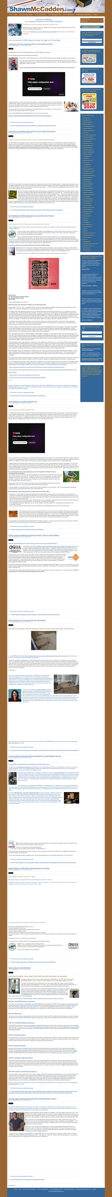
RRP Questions (15, 750)
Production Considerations (21, 614)
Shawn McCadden (15, 45)
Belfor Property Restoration (36, 1078)
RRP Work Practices (20, 1035)
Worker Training (28, 1091)
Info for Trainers (86, 166)
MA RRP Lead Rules (71, 862)
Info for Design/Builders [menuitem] (40, 14)
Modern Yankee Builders (26, 1133)
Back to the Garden (59, 413)
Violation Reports (41, 395)
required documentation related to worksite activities (28, 1049)
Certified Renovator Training (71, 1091)
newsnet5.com (23, 142)
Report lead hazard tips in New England (19, 369)
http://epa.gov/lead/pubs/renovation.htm (29, 375)
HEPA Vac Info (86, 162)
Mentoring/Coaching (87, 185)
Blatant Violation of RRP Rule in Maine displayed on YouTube (29, 868)
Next (14, 1185)
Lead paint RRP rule (14, 375)
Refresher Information (87, 209)
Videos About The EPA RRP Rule (19, 968)
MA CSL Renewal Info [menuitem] (68, 14)
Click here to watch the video (16, 245)
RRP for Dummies (87, 215)
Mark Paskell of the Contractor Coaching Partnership (56, 1075)
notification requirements (32, 1025)
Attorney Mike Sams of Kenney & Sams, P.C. (27, 1007)
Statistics (28, 210)
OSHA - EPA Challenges (29, 962)
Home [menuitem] (10, 14)
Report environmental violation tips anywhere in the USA (23, 367)
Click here (24, 484)
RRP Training (18, 1013)
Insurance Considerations (58, 1091)
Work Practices (36, 1092)
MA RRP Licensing (87, 179)
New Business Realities (88, 188)
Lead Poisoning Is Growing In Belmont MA (22, 401)
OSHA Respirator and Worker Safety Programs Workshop (56, 546)
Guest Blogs (86, 158)
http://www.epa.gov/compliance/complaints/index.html (51, 367)
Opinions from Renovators (36, 210)
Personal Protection (39, 529)
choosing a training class (37, 1017)
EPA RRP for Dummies (61, 750)
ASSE (76, 564)
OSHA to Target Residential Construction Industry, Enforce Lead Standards (33, 535)
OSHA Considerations (32, 614)
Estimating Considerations (88, 151)
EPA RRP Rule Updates (88, 149)
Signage (85, 228)
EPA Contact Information (88, 143)
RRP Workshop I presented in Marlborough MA (26, 792)
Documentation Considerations (48, 750)
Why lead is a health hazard (16, 377)
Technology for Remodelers (88, 235)
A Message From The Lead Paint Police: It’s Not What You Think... (30, 44)
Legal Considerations (41, 614)
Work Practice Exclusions (45, 1092)
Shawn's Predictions (87, 226)
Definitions (37, 862)
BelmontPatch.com (29, 471)
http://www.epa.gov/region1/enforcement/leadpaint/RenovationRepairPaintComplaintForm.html (53, 369)
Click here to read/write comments (24, 122)
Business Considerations (47, 1091)
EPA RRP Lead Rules (19, 1091)
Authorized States (87, 119)
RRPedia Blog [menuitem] (84, 21)
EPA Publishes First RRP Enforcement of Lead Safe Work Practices (31, 216)
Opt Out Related (86, 196)
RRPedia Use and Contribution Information (44, 32)
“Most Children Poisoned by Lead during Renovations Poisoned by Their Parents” (46, 656)
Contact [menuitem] (95, 14)
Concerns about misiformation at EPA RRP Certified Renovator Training (32, 1099)
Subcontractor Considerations (89, 232)
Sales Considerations (19, 125)
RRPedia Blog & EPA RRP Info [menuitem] (84, 14)
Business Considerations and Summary (26, 1071)
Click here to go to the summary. (89, 358)
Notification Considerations (88, 192)
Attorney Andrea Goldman (39, 689)
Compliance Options (44, 862)
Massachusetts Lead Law (24, 767)
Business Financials (87, 124)
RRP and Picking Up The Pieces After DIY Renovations (27, 620)
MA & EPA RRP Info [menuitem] (85, 19)
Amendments (86, 117)
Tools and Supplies (87, 237)
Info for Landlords (53, 862)
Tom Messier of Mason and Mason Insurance (66, 1063)
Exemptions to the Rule (88, 153)
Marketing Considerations (30, 125)
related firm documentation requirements (46, 1027)
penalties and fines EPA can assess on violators (63, 1052)
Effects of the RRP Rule (20, 210)
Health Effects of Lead (41, 125)
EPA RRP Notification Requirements (25, 1022)
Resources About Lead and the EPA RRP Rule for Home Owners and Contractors (30, 115)
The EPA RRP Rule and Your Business (25, 1001)
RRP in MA (85, 220)
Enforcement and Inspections (56, 210)
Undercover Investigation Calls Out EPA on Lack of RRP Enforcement (31, 131)
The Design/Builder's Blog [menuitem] (54, 14)
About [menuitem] (15, 14)
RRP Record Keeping (20, 1045)
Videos (13, 125)
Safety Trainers (45, 547)
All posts (10, 1185)
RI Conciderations (87, 213)
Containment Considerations (72, 750)
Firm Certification (46, 210)
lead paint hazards (59, 772)
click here (45, 520)
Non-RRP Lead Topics (51, 125)
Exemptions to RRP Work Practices (23, 1058)
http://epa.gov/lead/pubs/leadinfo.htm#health (34, 377)
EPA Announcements (16, 395)
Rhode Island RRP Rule (88, 211)
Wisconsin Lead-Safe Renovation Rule (90, 243)
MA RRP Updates (87, 181)
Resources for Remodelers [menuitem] (26, 14)
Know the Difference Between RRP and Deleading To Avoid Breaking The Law (34, 756)
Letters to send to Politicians (89, 175)
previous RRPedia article (66, 550)
